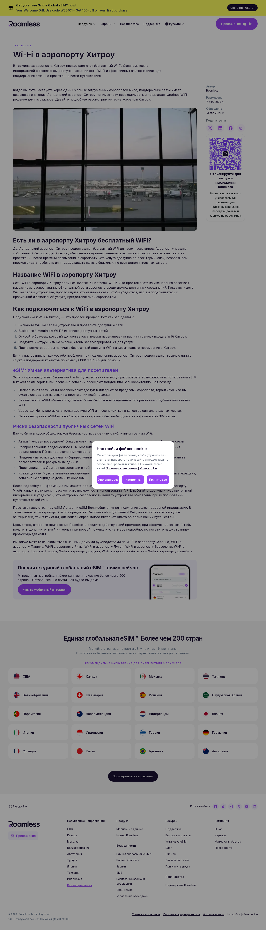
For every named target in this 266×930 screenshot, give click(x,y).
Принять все (158, 479)
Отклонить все (108, 479)
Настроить (133, 479)
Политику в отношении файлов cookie (131, 468)
